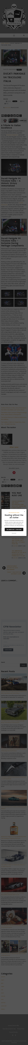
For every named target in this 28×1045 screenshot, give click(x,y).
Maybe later (14, 533)
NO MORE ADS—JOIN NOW (14, 529)
